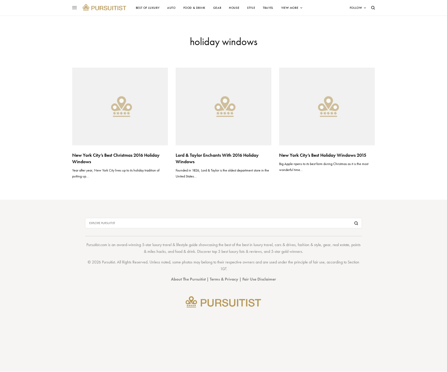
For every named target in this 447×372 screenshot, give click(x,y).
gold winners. (292, 251)
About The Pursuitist (188, 279)
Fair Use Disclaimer (259, 279)
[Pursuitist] (104, 8)
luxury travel (263, 244)
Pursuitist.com (96, 244)
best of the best (237, 244)
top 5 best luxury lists (228, 251)
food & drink (185, 251)
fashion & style (309, 244)
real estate (341, 244)
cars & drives (285, 244)
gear (327, 244)
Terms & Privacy (224, 279)
